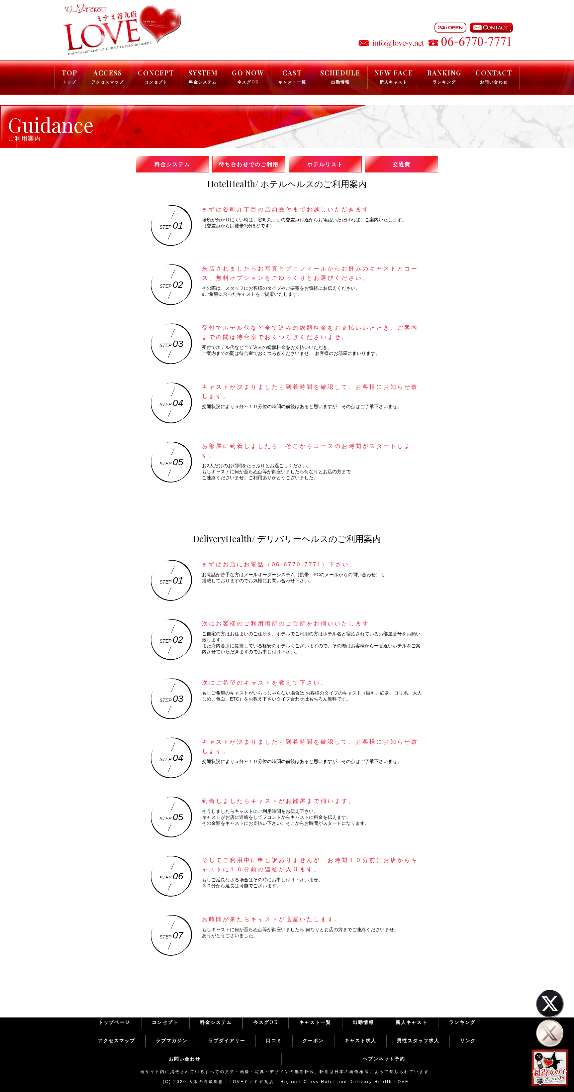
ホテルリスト (325, 164)
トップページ (114, 1022)
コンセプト (165, 1022)
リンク (468, 1040)
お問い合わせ (185, 1058)
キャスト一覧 (315, 1022)
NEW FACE (393, 76)
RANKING (444, 76)
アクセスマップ (116, 1040)
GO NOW (248, 76)
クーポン (313, 1040)
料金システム (172, 164)
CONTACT (494, 76)
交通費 (402, 164)
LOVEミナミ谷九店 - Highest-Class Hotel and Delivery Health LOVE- (320, 1081)
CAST (292, 76)
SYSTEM (203, 76)
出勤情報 (363, 1022)
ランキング (462, 1022)
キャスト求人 (360, 1040)
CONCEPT (156, 76)
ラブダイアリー (226, 1040)
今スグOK (265, 1022)
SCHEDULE (340, 76)
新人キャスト (412, 1022)
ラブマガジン (172, 1040)
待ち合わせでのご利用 (249, 164)
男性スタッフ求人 (418, 1040)
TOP (69, 76)
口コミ (274, 1040)
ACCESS (107, 76)
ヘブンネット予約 (384, 1058)
